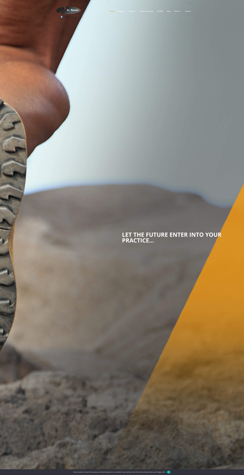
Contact (188, 11)
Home (112, 11)
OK (169, 472)
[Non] (242, 472)
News (169, 11)
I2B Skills (160, 11)
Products (131, 11)
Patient (177, 11)
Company (121, 11)
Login (190, 3)
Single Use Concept (146, 11)
